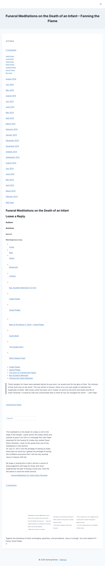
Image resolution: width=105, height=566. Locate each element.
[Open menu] (101, 4)
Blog (11, 253)
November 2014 (12, 146)
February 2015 (12, 129)
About (11, 258)
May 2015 (10, 113)
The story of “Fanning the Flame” (23, 373)
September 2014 (12, 157)
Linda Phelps (10, 59)
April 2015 (10, 118)
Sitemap (63, 560)
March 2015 (10, 124)
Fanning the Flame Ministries (21, 378)
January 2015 (11, 135)
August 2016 (11, 79)
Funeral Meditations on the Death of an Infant (37, 210)
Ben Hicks (9, 73)
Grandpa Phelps (11, 67)
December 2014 (12, 141)
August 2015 (11, 96)
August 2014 (11, 163)
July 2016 (10, 85)
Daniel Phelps (10, 64)
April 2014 (10, 185)
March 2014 (10, 191)
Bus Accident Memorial (18, 375)
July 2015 (10, 101)
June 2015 (10, 107)
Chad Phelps (10, 62)
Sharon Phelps (10, 70)
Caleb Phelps (10, 56)
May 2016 (10, 90)
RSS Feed (10, 203)
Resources (13, 267)
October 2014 (11, 152)
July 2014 (10, 169)
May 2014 (10, 180)
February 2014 (12, 196)
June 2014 (10, 174)
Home (11, 247)
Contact (12, 276)
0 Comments (11, 50)
